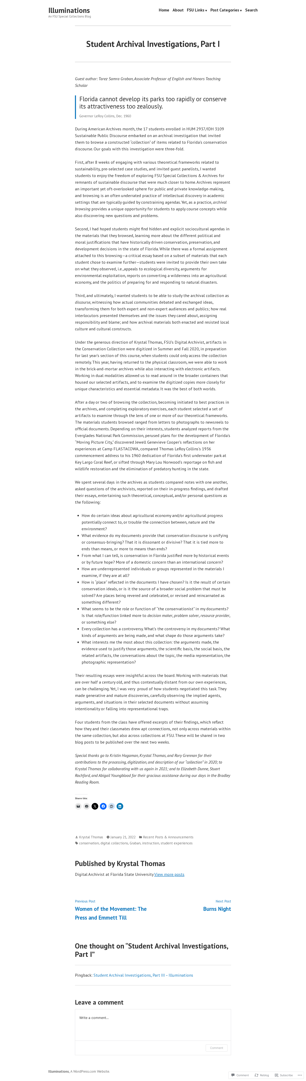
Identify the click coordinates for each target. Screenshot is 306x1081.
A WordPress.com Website (89, 1071)
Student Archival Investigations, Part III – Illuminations (143, 975)
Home (164, 10)
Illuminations (69, 10)
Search (251, 10)
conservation (89, 843)
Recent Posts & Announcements (168, 837)
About (178, 10)
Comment (216, 1048)
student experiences (177, 843)
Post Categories (224, 10)
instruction (150, 843)
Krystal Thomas (91, 837)
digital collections (114, 843)
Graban (135, 843)
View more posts (169, 874)
